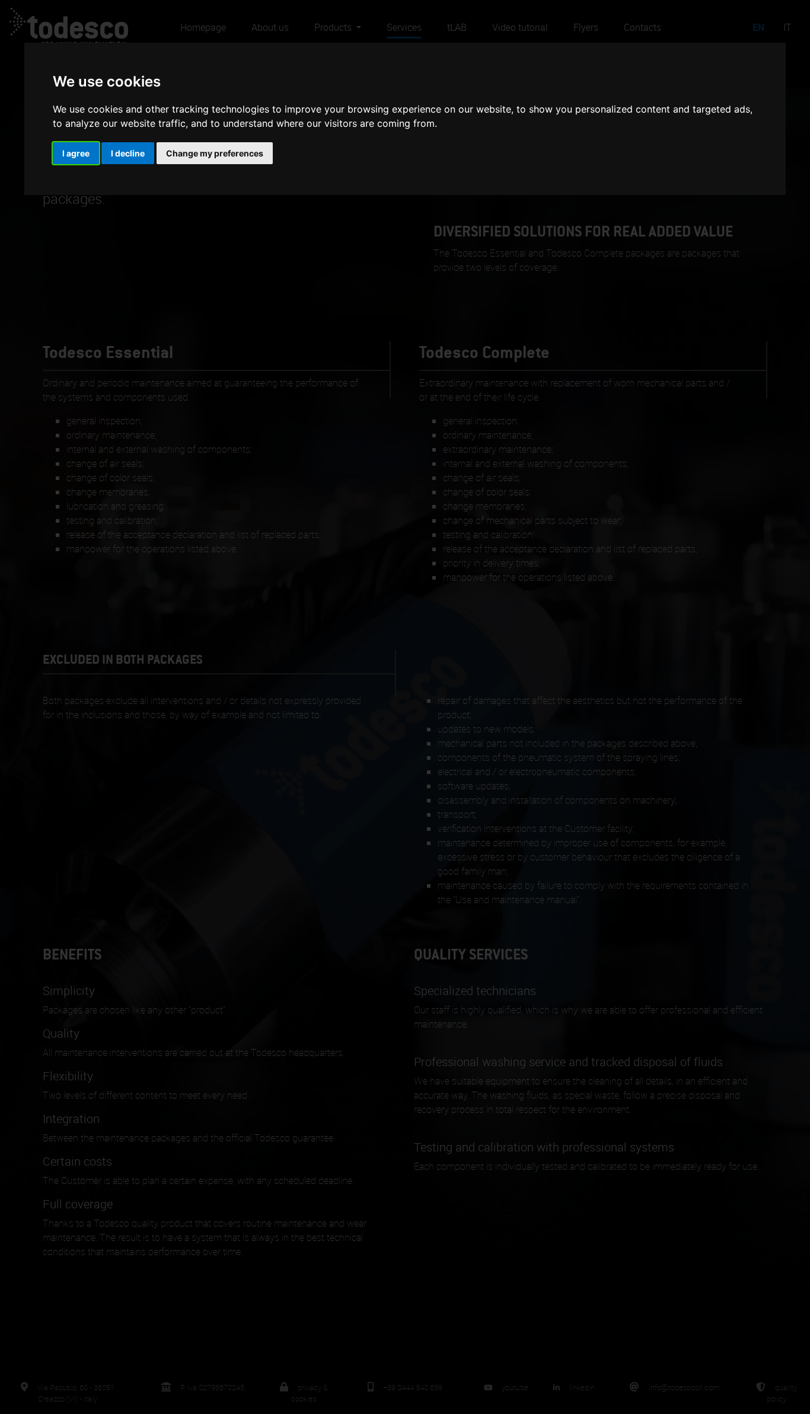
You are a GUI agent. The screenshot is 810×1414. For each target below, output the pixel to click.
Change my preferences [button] (214, 153)
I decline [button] (128, 153)
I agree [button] (76, 153)
